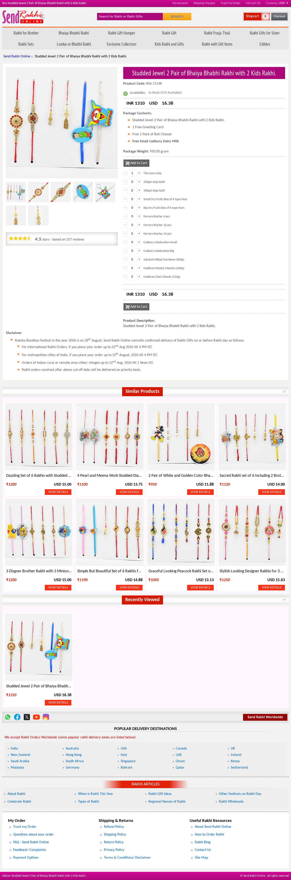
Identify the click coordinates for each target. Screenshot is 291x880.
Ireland (236, 755)
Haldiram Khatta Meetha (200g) (163, 268)
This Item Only (152, 173)
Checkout (279, 16)
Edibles (265, 44)
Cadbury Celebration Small (160, 242)
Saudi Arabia (20, 761)
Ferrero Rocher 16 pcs (157, 225)
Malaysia (17, 767)
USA (124, 748)
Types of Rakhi (88, 802)
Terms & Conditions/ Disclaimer (127, 858)
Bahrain (126, 767)
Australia (72, 748)
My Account (180, 3)
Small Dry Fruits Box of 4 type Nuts (165, 199)
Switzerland (239, 767)
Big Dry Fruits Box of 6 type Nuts (163, 208)
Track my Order (230, 3)
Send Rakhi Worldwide (265, 717)
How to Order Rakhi (209, 834)
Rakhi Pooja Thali (217, 33)
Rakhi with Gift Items (217, 44)
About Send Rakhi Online (213, 827)
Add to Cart (138, 163)
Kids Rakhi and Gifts (169, 44)
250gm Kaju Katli (154, 182)
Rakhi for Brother (26, 33)
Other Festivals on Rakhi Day (240, 794)
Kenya (235, 761)
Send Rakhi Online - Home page (23, 16)
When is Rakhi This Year (95, 794)
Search (177, 16)
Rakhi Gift (169, 33)
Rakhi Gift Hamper (121, 33)
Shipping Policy (115, 834)
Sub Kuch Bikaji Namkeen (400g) (163, 259)
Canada (181, 748)
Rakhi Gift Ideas (160, 794)
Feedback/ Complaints (29, 850)
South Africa (75, 761)
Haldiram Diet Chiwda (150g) (161, 277)
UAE (179, 755)
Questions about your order (33, 834)
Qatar (180, 767)
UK (233, 748)
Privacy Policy (114, 850)
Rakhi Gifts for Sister (265, 33)
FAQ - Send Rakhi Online (31, 842)
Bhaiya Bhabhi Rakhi (74, 33)
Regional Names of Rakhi (167, 802)
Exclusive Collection (121, 44)
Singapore (128, 761)
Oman (180, 761)
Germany (72, 767)
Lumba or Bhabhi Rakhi (74, 44)
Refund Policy (114, 827)
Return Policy (113, 842)
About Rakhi (16, 794)
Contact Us (203, 850)
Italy (124, 755)
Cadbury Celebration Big (158, 251)
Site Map (201, 858)
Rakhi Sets (26, 44)
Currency (277, 3)
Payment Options (25, 858)
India (14, 748)
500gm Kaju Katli (154, 190)
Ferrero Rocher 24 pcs (157, 234)
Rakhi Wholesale (231, 802)
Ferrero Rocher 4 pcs (156, 216)
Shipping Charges (204, 3)
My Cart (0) (253, 3)
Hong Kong (74, 755)
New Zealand (20, 755)
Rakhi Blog (203, 842)
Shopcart (252, 16)
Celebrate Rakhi (19, 802)
